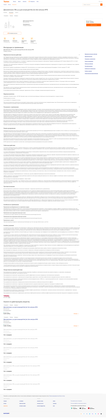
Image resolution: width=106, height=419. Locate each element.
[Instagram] (98, 414)
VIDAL (9, 297)
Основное (5, 12)
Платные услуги (40, 403)
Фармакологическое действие (91, 54)
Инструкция (11, 12)
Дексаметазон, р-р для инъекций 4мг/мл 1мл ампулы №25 (21, 347)
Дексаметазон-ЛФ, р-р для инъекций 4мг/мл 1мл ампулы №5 (22, 375)
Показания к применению (90, 58)
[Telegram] (95, 414)
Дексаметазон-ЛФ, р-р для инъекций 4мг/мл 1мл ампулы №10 (22, 366)
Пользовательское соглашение (76, 400)
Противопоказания (88, 66)
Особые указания (88, 71)
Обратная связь (22, 403)
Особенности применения (90, 68)
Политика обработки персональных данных (78, 403)
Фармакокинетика (88, 56)
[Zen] (101, 414)
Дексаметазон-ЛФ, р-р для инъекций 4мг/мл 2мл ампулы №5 (22, 384)
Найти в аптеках (93, 24)
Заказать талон (40, 401)
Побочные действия (89, 63)
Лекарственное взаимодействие (91, 73)
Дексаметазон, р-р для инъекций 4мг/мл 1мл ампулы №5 (20, 329)
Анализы (54, 403)
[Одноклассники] (81, 414)
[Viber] (92, 414)
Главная (5, 401)
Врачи (54, 401)
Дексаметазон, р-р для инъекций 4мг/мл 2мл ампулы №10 (21, 319)
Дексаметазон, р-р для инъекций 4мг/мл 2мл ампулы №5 (20, 338)
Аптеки (75, 313)
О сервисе (21, 401)
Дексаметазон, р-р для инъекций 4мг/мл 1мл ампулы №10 (21, 307)
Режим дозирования (89, 61)
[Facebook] (84, 414)
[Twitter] (89, 414)
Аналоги (16, 12)
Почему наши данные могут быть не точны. (57, 395)
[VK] (86, 414)
